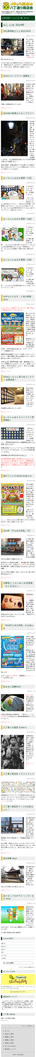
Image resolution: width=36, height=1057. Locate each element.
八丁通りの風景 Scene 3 (14, 727)
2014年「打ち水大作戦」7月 (16, 531)
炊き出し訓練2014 (12, 686)
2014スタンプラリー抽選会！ (17, 76)
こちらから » (30, 213)
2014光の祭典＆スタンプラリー (18, 113)
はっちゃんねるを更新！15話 (17, 260)
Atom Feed (4, 1020)
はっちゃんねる (10, 1046)
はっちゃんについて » (18, 991)
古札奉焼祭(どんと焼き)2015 (17, 31)
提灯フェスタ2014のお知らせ (17, 476)
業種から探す (9, 1037)
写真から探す (9, 1043)
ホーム (26, 18)
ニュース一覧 (17, 18)
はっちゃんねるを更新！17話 (17, 178)
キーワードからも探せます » (27, 967)
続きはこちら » (6, 70)
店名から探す (9, 1034)
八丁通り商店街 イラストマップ (18, 774)
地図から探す (9, 1040)
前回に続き (30, 695)
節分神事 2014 (10, 858)
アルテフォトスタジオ (30, 598)
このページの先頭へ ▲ (27, 1026)
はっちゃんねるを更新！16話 (17, 219)
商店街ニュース (10, 1049)
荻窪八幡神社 (22, 564)
